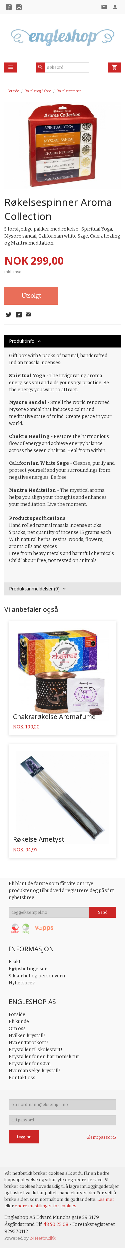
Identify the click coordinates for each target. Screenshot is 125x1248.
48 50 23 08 (56, 1224)
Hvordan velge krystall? (34, 1071)
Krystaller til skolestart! (35, 1050)
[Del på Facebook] (18, 315)
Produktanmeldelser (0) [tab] (34, 588)
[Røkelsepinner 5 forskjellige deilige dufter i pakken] (62, 146)
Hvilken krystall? (27, 1035)
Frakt (15, 962)
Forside (13, 91)
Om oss (17, 1028)
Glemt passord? (101, 1137)
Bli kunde (19, 1021)
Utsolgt (31, 295)
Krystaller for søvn (30, 1064)
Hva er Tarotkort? (28, 1043)
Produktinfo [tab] (22, 341)
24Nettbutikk (43, 1238)
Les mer (105, 1199)
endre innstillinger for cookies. (46, 1205)
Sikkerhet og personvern (37, 976)
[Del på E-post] (28, 315)
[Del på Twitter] (8, 315)
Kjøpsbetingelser (28, 969)
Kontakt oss (22, 1078)
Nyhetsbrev (22, 983)
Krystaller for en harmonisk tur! (45, 1057)
